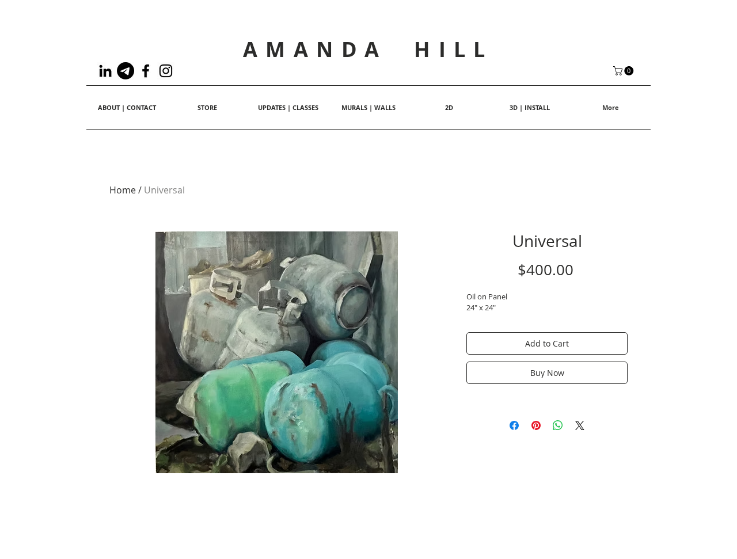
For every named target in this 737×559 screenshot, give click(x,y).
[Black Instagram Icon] (165, 70)
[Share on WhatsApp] (558, 425)
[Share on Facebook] (514, 425)
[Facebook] (145, 70)
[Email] (125, 70)
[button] (624, 70)
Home (122, 190)
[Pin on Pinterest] (536, 425)
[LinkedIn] (105, 70)
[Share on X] (580, 425)
